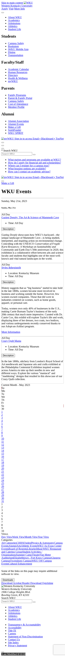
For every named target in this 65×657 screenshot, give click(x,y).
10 (2, 438)
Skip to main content (12, 2)
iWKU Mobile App (18, 49)
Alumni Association (18, 121)
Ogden (27, 542)
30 (2, 498)
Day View (6, 536)
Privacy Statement (17, 645)
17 (2, 459)
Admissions (14, 23)
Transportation (15, 55)
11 (2, 441)
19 (2, 465)
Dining (11, 52)
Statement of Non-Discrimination (25, 636)
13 (2, 447)
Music (39, 548)
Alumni (12, 545)
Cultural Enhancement (20, 563)
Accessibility (15, 627)
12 (2, 444)
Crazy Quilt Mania (11, 341)
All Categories (8, 542)
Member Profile (16, 107)
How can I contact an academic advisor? (29, 171)
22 (2, 474)
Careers (12, 633)
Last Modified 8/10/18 (13, 654)
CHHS (20, 542)
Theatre (36, 554)
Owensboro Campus (21, 560)
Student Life (14, 29)
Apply (4, 8)
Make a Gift (14, 127)
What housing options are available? (27, 168)
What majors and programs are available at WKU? (34, 159)
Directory (13, 75)
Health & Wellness (18, 78)
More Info (19, 8)
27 (2, 489)
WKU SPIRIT (15, 133)
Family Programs (17, 95)
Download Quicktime (41, 583)
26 (2, 486)
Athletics (12, 26)
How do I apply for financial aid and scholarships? (34, 162)
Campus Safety (16, 43)
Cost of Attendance (18, 104)
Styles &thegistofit (11, 267)
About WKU (15, 17)
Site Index (13, 642)
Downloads (8, 580)
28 (2, 492)
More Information (11, 332)
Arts (18, 545)
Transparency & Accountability (24, 624)
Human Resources (17, 72)
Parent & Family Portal (20, 98)
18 (2, 462)
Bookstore (13, 46)
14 (2, 450)
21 (2, 471)
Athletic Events (29, 545)
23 (2, 477)
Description (8, 229)
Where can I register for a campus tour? (28, 165)
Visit (11, 8)
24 (2, 480)
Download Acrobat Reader (15, 583)
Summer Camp (24, 554)
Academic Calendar (18, 69)
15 (2, 453)
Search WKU (9, 150)
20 (2, 468)
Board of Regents (17, 548)
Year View (43, 536)
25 (2, 483)
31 (2, 501)
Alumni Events (16, 124)
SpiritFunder (14, 130)
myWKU (13, 81)
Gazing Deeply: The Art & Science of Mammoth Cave (30, 217)
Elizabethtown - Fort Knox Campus (32, 557)
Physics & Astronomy (42, 542)
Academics (14, 20)
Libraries (31, 548)
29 (2, 495)
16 (2, 456)
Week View (18, 536)
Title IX (12, 630)
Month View (31, 536)
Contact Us (14, 639)
